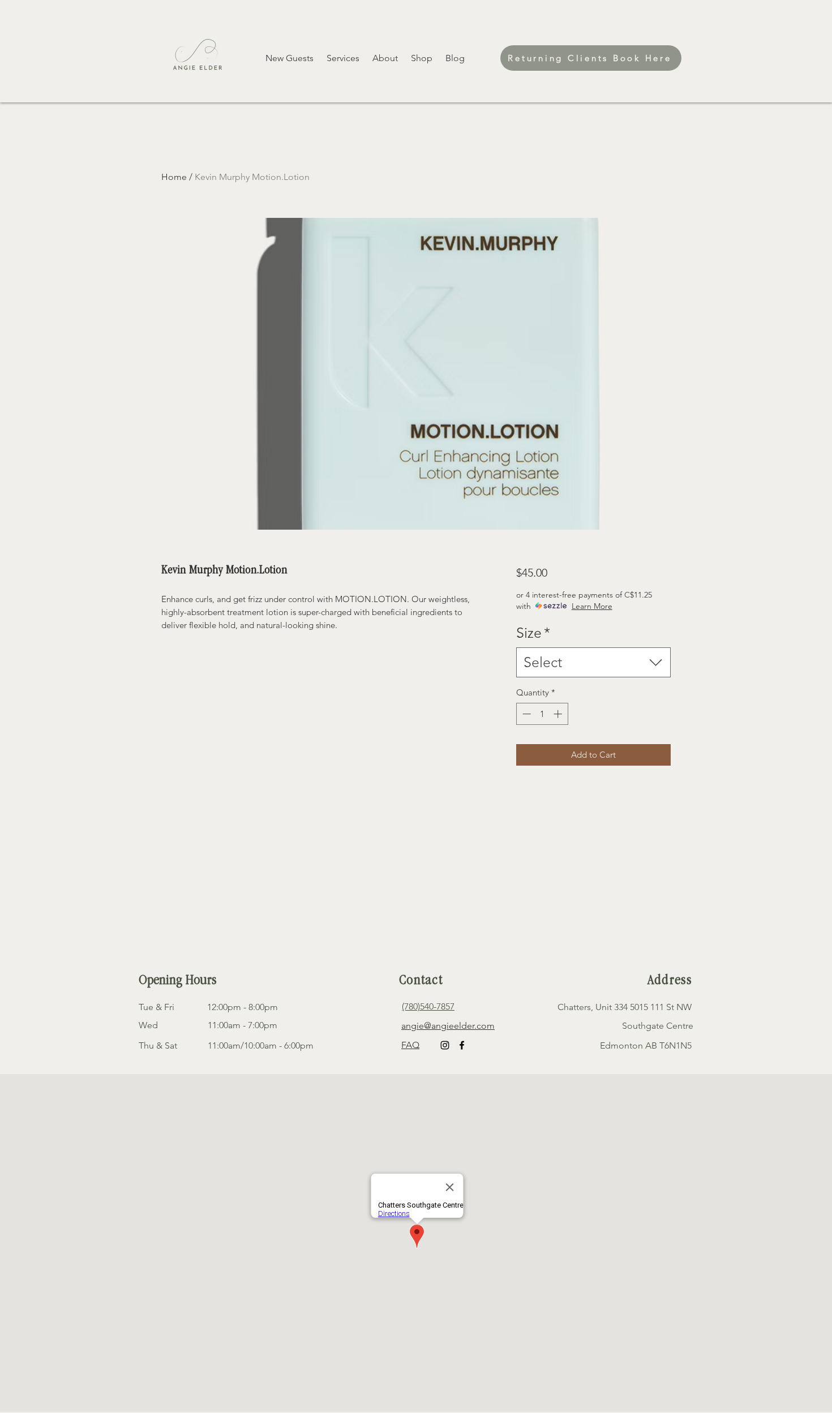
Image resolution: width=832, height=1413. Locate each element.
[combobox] (593, 662)
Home (174, 176)
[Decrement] (525, 713)
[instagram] (445, 1045)
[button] (422, 58)
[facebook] (462, 1045)
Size (533, 632)
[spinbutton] (542, 713)
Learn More (592, 606)
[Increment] (559, 713)
